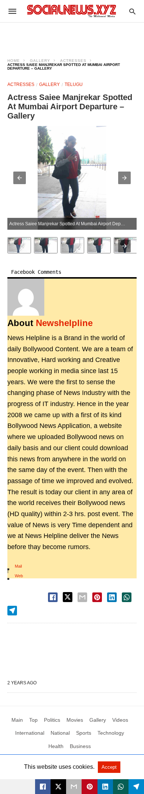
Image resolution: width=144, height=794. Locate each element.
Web (19, 576)
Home (13, 61)
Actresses (73, 61)
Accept (109, 767)
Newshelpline (64, 323)
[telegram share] (12, 610)
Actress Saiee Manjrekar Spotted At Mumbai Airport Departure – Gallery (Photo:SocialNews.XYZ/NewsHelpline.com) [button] (73, 223)
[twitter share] (67, 597)
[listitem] (19, 245)
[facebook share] (53, 597)
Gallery (40, 61)
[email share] (82, 597)
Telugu (74, 84)
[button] (19, 178)
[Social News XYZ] (72, 10)
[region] (72, 35)
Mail (18, 566)
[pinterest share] (97, 597)
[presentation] (124, 246)
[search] (132, 11)
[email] (74, 786)
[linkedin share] (112, 597)
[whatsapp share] (126, 597)
